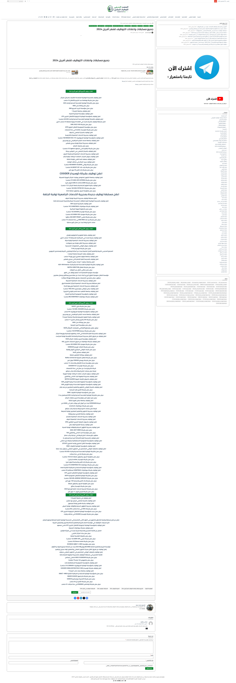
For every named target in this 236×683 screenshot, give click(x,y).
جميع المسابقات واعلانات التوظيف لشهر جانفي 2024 (218, 293)
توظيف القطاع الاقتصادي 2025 (176, 286)
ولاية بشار (224, 207)
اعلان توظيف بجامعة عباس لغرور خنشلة (81, 400)
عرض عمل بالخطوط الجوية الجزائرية (81, 209)
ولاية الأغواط (224, 171)
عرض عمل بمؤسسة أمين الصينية (81, 325)
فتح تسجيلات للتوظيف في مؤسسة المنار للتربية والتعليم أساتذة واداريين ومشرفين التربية (81, 522)
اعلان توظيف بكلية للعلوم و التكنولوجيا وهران (81, 235)
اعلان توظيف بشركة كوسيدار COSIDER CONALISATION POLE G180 (81, 568)
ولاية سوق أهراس (222, 243)
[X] (141, 609)
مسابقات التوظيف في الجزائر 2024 (87, 588)
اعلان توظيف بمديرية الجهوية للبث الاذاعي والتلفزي (81, 376)
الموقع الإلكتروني (74, 660)
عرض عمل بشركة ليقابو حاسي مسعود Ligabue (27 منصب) (81, 148)
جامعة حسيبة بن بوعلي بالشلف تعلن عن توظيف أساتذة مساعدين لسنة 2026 (209, 33)
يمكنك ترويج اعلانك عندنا (105, 679)
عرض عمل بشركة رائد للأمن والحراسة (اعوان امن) (81, 462)
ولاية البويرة (224, 174)
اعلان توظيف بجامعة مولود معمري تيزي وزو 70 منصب (81, 256)
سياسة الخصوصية (122, 679)
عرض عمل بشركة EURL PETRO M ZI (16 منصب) (81, 188)
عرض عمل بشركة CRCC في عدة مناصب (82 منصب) (81, 508)
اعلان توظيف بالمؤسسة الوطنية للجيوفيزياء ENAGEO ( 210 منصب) (81, 565)
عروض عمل (149, 23)
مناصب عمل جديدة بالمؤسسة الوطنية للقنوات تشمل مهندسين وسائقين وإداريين (54, 71)
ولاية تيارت (224, 222)
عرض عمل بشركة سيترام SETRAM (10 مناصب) (81, 331)
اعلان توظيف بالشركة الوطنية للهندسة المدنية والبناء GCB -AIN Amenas (81, 264)
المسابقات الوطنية (109, 26)
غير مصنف (224, 150)
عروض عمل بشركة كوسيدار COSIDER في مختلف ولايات (81, 514)
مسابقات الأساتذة (116, 17)
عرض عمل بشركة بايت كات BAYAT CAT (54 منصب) (81, 167)
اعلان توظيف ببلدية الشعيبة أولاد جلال (81, 424)
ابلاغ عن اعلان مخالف (95, 679)
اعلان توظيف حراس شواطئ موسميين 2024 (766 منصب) (81, 288)
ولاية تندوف (224, 220)
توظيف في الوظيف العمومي (165, 288)
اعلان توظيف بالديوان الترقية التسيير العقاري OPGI (81, 422)
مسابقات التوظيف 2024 (102, 588)
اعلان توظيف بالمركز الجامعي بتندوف (81, 132)
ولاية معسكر (224, 266)
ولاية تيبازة (224, 224)
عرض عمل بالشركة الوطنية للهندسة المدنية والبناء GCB (81, 103)
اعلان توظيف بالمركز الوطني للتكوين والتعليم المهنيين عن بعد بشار (81, 387)
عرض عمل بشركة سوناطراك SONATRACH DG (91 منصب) (81, 464)
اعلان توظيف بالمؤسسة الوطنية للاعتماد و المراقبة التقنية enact (81, 467)
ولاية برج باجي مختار (222, 201)
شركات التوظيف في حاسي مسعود (200, 293)
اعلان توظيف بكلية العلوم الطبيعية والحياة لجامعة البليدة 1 (81, 317)
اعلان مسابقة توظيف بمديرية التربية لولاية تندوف (81, 198)
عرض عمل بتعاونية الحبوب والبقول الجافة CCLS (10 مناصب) (81, 456)
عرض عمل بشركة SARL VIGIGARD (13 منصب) (81, 309)
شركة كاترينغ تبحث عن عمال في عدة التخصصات (81, 368)
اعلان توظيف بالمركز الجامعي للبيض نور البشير (81, 500)
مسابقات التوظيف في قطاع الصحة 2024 (219, 301)
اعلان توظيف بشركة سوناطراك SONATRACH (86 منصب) (81, 296)
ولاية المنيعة (223, 192)
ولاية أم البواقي (223, 165)
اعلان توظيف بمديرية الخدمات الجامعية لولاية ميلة (81, 240)
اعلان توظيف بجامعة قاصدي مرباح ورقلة (81, 414)
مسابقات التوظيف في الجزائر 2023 (209, 299)
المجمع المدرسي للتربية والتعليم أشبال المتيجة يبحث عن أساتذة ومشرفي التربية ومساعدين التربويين (81, 251)
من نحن (143, 679)
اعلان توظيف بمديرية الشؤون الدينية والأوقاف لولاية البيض (81, 506)
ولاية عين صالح (223, 252)
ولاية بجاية (224, 199)
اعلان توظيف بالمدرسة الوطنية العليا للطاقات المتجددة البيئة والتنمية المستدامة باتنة (81, 201)
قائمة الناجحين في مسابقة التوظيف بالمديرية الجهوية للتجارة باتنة (81, 554)
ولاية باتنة (224, 197)
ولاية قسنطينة (223, 262)
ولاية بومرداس (223, 211)
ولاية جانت (224, 231)
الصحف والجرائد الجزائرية (221, 131)
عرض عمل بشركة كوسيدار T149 (81, 248)
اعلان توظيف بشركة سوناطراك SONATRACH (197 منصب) (81, 206)
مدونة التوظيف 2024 (114, 588)
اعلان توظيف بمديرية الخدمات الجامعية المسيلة (81, 280)
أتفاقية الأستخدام (130, 679)
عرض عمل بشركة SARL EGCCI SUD (81, 124)
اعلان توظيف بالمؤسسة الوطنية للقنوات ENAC (81, 446)
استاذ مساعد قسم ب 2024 (212, 282)
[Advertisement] (81, 45)
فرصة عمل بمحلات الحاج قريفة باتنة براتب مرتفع (81, 371)
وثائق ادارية (108, 17)
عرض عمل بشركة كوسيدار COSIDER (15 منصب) (81, 211)
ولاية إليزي (224, 169)
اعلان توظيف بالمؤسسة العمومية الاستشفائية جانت (81, 562)
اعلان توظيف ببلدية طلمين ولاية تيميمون (81, 503)
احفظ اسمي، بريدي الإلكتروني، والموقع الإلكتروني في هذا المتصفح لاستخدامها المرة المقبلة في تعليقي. (129, 666)
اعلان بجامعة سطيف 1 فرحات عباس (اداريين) (81, 262)
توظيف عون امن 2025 (176, 288)
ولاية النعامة (224, 193)
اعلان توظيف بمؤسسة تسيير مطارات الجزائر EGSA (81, 339)
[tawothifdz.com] (118, 9)
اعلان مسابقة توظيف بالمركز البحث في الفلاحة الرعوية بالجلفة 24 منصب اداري (81, 121)
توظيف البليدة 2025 (181, 284)
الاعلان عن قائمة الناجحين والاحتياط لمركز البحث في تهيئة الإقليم (81, 530)
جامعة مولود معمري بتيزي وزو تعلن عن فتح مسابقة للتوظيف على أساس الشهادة (196, 1)
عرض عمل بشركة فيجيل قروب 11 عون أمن (81, 491)
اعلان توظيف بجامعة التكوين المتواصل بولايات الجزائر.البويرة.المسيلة (81, 177)
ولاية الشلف (224, 182)
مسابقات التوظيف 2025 (169, 297)
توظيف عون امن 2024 (187, 288)
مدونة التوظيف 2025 (202, 297)
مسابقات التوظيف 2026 (222, 299)
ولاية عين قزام (223, 254)
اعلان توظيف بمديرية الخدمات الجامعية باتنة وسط (81, 135)
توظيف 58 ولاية (148, 588)
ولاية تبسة (224, 212)
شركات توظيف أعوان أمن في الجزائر (186, 293)
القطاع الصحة (177, 17)
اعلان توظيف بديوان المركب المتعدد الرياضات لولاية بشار (81, 156)
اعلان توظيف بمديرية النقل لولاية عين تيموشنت (81, 243)
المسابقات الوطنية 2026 (126, 17)
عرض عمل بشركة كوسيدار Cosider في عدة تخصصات (81, 129)
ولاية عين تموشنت (222, 250)
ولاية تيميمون (223, 230)
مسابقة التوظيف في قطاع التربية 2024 (174, 301)
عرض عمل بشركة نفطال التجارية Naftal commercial (81, 357)
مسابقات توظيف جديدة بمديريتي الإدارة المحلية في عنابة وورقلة (211, 31)
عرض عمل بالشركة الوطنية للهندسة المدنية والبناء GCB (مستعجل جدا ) (81, 395)
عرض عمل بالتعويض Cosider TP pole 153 (81, 560)
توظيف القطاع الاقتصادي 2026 (221, 288)
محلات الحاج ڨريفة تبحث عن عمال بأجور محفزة (81, 222)
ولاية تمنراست (223, 218)
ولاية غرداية (224, 256)
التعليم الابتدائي (222, 121)
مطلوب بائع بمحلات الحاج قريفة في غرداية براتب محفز (81, 435)
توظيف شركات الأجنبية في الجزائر (199, 288)
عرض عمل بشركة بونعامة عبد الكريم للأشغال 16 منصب (81, 100)
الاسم (151, 655)
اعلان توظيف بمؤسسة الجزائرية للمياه (81, 113)
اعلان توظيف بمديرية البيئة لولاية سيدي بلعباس (81, 143)
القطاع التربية (184, 17)
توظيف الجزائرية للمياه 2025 (221, 286)
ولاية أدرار (224, 163)
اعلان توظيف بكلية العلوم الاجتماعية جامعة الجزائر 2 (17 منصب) (81, 185)
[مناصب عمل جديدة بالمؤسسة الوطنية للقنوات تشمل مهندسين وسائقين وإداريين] (74, 72)
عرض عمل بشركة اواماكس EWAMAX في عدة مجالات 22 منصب (81, 584)
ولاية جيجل (224, 233)
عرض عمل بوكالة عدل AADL (81, 322)
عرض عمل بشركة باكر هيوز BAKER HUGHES (81, 576)
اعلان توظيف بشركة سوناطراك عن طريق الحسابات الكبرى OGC (81, 341)
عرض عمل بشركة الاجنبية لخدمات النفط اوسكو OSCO (81, 489)
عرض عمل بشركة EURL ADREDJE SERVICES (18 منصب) (81, 478)
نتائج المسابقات (101, 17)
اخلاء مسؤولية (114, 679)
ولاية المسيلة (223, 188)
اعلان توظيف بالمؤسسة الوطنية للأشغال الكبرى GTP (81, 473)
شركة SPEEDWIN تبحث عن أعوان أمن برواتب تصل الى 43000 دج (81, 403)
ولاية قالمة (224, 260)
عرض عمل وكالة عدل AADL (81, 105)
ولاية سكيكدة (223, 241)
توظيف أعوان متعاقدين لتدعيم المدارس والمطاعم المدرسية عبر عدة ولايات (209, 44)
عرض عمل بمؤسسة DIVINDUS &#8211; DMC (81, 544)
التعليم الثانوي (222, 123)
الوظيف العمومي (192, 17)
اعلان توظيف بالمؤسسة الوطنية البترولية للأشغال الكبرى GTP (81, 116)
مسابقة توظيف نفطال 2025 (221, 303)
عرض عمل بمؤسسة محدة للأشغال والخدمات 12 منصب (81, 363)
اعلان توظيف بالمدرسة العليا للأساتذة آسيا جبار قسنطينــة (81, 438)
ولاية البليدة (224, 173)
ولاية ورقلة (224, 269)
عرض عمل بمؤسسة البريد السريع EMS (81, 108)
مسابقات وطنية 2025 (92, 26)
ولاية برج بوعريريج (222, 203)
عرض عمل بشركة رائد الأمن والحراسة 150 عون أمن (81, 481)
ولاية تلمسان (224, 216)
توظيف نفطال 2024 (189, 291)
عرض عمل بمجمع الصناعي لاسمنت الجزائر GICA (81, 327)
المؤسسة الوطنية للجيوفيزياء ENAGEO (207, 284)
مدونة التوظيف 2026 (191, 297)
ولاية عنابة (224, 247)
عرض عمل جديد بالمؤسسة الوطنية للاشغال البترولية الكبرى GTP (81, 511)
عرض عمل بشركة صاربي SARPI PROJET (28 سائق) (81, 217)
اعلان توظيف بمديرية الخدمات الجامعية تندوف (81, 419)
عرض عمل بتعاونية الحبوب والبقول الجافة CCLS (81, 190)
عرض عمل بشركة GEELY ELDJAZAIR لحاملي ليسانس (81, 557)
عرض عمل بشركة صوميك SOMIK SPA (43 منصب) (81, 214)
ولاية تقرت (224, 214)
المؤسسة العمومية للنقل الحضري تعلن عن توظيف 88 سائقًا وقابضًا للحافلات (209, 40)
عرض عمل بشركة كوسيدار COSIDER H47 (81, 365)
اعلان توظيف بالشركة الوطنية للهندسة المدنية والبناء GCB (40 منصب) (81, 119)
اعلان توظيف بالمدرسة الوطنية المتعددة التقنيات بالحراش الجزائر (81, 97)
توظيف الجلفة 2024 (211, 286)
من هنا (123, 81)
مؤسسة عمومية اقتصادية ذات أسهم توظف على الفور (81, 272)
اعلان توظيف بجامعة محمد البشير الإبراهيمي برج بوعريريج (81, 314)
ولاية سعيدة (224, 239)
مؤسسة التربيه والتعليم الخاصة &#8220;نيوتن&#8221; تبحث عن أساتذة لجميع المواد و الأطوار (81, 546)
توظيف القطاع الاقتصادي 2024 (189, 286)
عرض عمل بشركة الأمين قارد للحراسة (81, 389)
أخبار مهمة (94, 17)
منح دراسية (224, 155)
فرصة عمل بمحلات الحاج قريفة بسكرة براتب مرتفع (81, 408)
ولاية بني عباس (223, 209)
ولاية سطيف (224, 237)
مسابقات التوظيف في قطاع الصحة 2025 (203, 301)
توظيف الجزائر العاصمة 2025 (170, 284)
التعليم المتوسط (222, 127)
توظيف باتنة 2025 (209, 288)
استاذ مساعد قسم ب (223, 282)
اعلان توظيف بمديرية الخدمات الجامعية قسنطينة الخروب (81, 154)
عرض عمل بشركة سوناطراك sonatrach (81, 406)
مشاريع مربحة (71, 17)
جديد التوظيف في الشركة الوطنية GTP (167, 291)
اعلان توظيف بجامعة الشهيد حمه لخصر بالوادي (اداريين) (81, 291)
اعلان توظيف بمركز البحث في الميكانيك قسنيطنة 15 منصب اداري (81, 237)
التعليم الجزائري (87, 17)
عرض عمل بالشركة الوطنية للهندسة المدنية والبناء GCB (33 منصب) (81, 451)
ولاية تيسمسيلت (223, 228)
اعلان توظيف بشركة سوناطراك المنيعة (81, 528)
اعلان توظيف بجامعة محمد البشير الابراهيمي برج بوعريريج (81, 140)
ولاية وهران (224, 271)
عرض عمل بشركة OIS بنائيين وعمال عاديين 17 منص (81, 319)
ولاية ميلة (224, 268)
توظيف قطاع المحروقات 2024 (221, 291)
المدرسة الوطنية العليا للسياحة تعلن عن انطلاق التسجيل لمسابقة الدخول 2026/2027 (207, 37)
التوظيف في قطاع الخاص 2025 (173, 282)
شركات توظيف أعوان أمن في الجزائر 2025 (219, 295)
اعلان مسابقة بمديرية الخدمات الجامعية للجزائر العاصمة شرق (81, 283)
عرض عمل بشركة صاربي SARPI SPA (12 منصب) (81, 538)
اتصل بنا (135, 679)
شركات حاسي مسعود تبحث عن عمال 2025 (186, 295)
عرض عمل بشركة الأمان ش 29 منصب (81, 581)
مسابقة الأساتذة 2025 (220, 146)
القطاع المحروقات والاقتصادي (152, 17)
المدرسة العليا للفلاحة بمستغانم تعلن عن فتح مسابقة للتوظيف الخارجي (210, 38)
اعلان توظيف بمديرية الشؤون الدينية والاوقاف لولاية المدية (81, 427)
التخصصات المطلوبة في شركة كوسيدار (199, 282)
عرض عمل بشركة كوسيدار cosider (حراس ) (81, 459)
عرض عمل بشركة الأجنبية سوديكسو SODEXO (81, 579)
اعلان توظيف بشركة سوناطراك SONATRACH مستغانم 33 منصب (81, 470)
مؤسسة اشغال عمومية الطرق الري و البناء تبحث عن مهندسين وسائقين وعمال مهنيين (81, 275)
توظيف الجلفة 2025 (201, 286)
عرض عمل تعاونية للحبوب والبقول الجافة (81, 483)
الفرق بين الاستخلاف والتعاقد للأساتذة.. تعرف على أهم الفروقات (133, 71)
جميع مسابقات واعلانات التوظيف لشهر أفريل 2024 (132, 588)
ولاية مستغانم (223, 264)
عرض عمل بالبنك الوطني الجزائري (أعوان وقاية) (81, 349)
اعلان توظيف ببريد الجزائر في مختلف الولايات (81, 162)
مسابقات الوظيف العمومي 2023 (188, 301)
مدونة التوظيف (223, 297)
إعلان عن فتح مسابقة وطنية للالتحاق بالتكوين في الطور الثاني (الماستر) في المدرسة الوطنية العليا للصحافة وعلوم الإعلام (81, 520)
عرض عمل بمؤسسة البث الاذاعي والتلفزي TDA (81, 432)
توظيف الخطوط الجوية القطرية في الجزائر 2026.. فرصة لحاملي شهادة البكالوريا (208, 42)
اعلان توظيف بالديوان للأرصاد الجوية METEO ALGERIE (81, 379)
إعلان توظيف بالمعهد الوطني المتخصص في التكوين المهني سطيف (81, 552)
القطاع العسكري (163, 17)
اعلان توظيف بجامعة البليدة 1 (81, 111)
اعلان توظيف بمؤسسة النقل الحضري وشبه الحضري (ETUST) (81, 443)
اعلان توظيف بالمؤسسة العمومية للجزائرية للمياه (81, 294)
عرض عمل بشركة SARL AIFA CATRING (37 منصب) (81, 180)
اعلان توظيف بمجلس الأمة (81, 352)
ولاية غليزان (224, 258)
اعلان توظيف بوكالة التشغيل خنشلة (81, 355)
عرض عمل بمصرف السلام (81, 146)
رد (146, 628)
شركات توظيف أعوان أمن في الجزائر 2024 (171, 293)
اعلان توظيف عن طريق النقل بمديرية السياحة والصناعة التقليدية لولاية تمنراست (81, 336)
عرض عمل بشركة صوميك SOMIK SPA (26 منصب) (81, 344)
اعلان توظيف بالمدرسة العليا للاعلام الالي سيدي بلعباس (81, 259)
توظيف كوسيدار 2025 (199, 291)
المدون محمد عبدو (148, 32)
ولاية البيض (224, 176)
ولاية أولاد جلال (223, 167)
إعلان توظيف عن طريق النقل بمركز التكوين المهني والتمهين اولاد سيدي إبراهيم (81, 549)
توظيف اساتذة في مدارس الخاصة (193, 284)
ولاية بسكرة (224, 205)
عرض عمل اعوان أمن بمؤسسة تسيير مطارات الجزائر (81, 398)
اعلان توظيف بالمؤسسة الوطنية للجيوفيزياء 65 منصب (81, 311)
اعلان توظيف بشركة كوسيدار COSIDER (81, 173)
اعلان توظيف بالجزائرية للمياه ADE (81, 203)
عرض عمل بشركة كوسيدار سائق (81, 486)
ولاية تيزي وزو (223, 226)
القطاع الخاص (170, 17)
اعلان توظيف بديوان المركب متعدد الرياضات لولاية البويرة (81, 373)
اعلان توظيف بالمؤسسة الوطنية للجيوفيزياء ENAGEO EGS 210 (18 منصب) (81, 138)
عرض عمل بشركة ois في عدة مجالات (81, 454)
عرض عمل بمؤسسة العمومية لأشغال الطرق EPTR (81, 127)
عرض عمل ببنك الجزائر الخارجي (81, 533)
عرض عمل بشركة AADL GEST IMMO (81, 430)
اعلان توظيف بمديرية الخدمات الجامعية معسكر (81, 416)
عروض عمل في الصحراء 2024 (172, 295)
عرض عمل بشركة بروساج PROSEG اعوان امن (81, 360)
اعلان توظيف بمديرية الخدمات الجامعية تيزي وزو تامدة (81, 286)
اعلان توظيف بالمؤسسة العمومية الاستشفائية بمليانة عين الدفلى (81, 440)
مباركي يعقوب (143, 622)
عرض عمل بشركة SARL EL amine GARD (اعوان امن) (81, 182)
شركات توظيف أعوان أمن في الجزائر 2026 (203, 295)
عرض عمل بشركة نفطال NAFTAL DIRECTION (81, 267)
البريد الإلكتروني (149, 660)
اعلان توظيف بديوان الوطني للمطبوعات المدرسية (81, 245)
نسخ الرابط (75, 592)
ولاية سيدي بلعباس (222, 245)
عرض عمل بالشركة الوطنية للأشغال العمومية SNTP (81, 475)
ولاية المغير (224, 190)
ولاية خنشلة (224, 235)
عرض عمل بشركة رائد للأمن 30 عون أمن (81, 170)
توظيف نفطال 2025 (180, 291)
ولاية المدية (224, 186)
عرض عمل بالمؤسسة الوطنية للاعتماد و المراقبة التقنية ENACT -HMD (81, 573)
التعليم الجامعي (222, 125)
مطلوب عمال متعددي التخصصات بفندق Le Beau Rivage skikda (81, 278)
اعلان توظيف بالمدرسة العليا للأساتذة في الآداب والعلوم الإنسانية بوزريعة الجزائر (81, 333)
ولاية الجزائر (224, 178)
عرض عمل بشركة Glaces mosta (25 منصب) (81, 541)
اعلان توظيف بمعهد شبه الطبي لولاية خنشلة (81, 159)
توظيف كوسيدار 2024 (209, 291)
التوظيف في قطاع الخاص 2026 (221, 284)
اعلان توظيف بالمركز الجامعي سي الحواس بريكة (81, 151)
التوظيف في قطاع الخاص (185, 282)
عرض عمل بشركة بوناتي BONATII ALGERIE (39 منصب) (81, 164)
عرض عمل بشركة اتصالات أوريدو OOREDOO (81, 347)
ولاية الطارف (224, 184)
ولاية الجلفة (224, 180)
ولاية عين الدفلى (223, 249)
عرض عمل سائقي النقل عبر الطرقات (81, 270)
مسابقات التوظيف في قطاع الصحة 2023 (179, 299)
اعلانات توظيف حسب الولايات (61, 17)
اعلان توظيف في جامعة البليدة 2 (81, 498)
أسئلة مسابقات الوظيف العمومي (138, 17)
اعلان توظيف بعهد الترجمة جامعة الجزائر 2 (81, 254)
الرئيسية (199, 17)
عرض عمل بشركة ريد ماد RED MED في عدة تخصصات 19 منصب (81, 219)
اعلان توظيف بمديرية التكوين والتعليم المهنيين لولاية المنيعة (81, 411)
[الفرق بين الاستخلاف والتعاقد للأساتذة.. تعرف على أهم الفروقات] (149, 72)
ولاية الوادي (224, 195)
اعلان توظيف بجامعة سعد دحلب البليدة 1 (81, 570)
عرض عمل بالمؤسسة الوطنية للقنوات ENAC (81, 392)
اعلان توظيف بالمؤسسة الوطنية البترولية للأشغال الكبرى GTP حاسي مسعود (81, 525)
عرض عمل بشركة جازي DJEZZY (81, 306)
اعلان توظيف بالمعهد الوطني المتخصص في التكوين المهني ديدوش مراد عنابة (81, 448)
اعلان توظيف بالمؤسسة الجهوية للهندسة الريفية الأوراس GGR (81, 381)
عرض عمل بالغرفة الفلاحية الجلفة (81, 536)
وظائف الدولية (79, 17)
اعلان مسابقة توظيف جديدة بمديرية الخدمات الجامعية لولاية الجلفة (81, 194)
